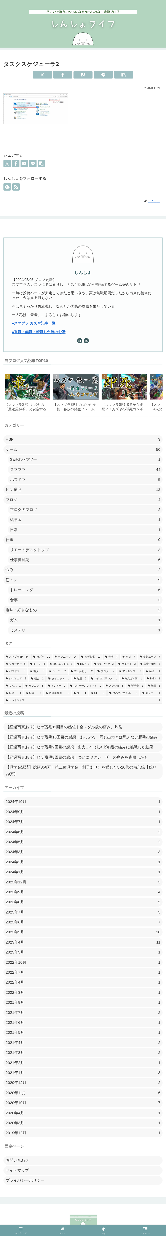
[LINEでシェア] (103, 75)
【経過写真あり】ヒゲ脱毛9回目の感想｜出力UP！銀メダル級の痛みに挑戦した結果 (79, 747)
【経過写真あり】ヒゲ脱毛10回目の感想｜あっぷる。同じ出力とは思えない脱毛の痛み (82, 737)
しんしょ (83, 272)
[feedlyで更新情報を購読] (7, 187)
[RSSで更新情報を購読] (16, 187)
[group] (27, 394)
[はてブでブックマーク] (83, 75)
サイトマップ (17, 1170)
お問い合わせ (17, 1160)
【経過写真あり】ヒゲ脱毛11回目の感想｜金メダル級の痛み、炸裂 (64, 727)
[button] (123, 75)
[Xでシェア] (42, 75)
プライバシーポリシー (25, 1180)
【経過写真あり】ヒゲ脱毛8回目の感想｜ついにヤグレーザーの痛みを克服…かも (77, 757)
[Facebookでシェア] (62, 75)
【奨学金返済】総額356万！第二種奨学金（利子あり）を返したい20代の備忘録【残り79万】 (81, 770)
